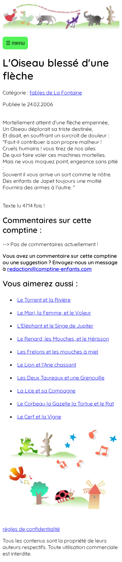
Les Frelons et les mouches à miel (57, 351)
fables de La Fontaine (56, 92)
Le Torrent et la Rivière (44, 299)
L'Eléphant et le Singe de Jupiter (55, 325)
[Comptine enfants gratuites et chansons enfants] (61, 17)
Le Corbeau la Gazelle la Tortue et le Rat (65, 403)
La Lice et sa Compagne (46, 390)
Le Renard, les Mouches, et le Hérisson (63, 338)
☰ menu (15, 43)
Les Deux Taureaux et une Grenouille (60, 377)
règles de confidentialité (31, 529)
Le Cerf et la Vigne (39, 416)
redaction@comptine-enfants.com (49, 269)
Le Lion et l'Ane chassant (46, 364)
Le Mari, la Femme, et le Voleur (54, 312)
